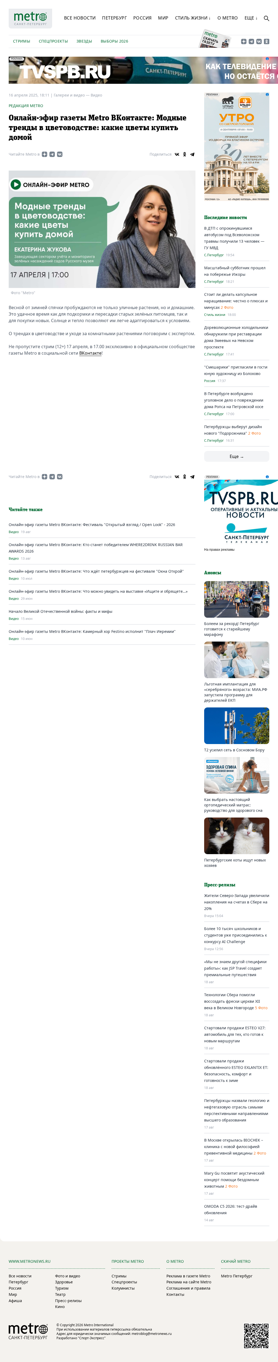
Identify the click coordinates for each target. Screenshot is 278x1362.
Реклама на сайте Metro (188, 1281)
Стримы (21, 41)
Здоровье (64, 1281)
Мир (163, 18)
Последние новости (225, 217)
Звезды (84, 41)
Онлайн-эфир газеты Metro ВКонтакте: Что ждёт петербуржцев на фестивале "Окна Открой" (96, 571)
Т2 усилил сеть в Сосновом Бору (234, 749)
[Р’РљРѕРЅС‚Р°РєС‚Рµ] (177, 154)
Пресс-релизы (68, 1300)
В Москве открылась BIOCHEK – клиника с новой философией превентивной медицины (233, 1146)
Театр (60, 1294)
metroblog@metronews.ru (152, 1333)
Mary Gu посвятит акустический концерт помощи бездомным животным (234, 1180)
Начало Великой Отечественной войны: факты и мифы (60, 611)
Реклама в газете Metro (188, 1275)
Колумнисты (123, 1288)
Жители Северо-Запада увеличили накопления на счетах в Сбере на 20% (236, 902)
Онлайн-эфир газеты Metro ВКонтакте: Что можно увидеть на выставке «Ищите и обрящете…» (98, 591)
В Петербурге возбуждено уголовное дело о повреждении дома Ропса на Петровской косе (233, 400)
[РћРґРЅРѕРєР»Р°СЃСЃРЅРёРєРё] (184, 154)
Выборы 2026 (114, 41)
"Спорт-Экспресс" (92, 1338)
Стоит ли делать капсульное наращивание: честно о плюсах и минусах (236, 301)
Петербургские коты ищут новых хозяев (235, 862)
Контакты (175, 1294)
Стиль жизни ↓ (193, 18)
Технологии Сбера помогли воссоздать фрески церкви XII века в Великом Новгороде (232, 1001)
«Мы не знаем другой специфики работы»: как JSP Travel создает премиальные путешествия (235, 968)
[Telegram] (192, 154)
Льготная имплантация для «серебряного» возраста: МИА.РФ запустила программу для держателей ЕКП (235, 692)
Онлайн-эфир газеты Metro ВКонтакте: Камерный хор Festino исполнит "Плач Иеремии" (92, 631)
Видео (96, 95)
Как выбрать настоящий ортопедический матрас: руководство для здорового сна (233, 805)
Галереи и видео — (72, 95)
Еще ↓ (251, 18)
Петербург (114, 18)
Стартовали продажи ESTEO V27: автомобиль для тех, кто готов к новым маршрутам (235, 1034)
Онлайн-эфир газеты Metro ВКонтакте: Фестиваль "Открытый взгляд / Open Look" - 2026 (92, 524)
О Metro (227, 18)
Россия (142, 18)
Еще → (237, 456)
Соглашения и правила (188, 1288)
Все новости (80, 18)
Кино (60, 1306)
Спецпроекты (53, 41)
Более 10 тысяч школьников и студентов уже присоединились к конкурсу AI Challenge (235, 935)
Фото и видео (67, 1275)
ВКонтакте (90, 353)
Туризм (61, 1288)
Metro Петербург (236, 1275)
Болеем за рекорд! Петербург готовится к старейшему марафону (231, 629)
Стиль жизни (214, 315)
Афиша (15, 1300)
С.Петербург (214, 255)
